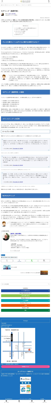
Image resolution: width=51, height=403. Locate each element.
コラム (3, 255)
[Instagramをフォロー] (15, 250)
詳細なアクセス (26, 366)
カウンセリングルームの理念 (25, 398)
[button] (44, 260)
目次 (24, 25)
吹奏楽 (3, 257)
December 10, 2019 (17, 148)
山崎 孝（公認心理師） (12, 13)
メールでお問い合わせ (25, 290)
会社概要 (42, 398)
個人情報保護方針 (8, 398)
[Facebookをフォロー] (13, 250)
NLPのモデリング (19, 34)
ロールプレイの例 (20, 32)
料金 (25, 310)
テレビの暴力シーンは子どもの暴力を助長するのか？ (26, 28)
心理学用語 (9, 257)
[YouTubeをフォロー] (17, 250)
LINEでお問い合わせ (25, 295)
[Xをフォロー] (11, 250)
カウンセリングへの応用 (20, 31)
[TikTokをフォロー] (19, 250)
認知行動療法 (15, 257)
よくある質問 (25, 300)
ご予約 (25, 305)
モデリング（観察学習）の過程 (22, 29)
